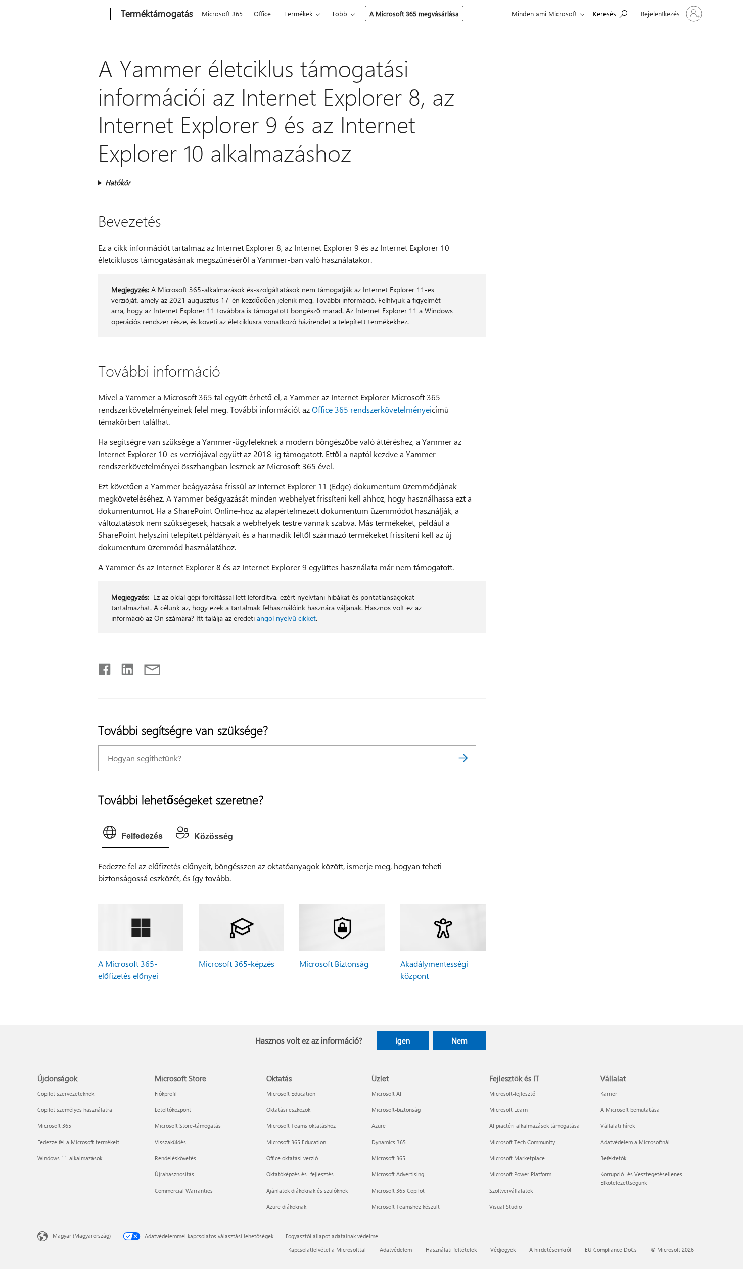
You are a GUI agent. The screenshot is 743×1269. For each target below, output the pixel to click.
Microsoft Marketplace (517, 1158)
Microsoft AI (386, 1093)
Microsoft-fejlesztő (512, 1093)
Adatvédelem (396, 1249)
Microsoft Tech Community (522, 1142)
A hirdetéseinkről (550, 1249)
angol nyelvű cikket (286, 618)
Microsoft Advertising (398, 1174)
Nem (459, 1040)
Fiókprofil (166, 1093)
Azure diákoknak (286, 1206)
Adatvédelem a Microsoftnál (635, 1142)
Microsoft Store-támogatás (188, 1125)
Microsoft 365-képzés (236, 963)
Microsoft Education (290, 1093)
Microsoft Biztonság (333, 963)
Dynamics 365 (389, 1142)
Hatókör (117, 182)
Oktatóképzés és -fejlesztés (300, 1174)
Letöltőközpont (173, 1109)
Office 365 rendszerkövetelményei (372, 409)
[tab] (135, 835)
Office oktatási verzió (292, 1158)
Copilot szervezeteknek (65, 1093)
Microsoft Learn (508, 1109)
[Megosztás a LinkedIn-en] (123, 667)
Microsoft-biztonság (396, 1109)
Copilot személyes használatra (74, 1109)
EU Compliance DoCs (611, 1249)
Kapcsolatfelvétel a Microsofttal (327, 1249)
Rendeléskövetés (175, 1158)
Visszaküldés (170, 1142)
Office (262, 13)
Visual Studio (505, 1206)
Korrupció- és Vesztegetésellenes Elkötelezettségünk (641, 1178)
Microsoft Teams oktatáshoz (301, 1125)
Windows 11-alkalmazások (69, 1158)
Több (339, 13)
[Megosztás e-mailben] (147, 667)
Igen (402, 1040)
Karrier (608, 1093)
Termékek (298, 13)
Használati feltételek (451, 1249)
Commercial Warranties (184, 1190)
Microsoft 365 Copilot (398, 1190)
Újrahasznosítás (174, 1174)
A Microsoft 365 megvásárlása (414, 13)
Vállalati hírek (617, 1125)
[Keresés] (463, 758)
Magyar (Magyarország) (82, 1235)
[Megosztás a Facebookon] (105, 667)
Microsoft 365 (222, 13)
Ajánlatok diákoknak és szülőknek (307, 1190)
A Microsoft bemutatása (630, 1109)
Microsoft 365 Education (296, 1142)
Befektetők (613, 1158)
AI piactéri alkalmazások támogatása (534, 1125)
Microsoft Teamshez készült (406, 1206)
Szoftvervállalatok (511, 1190)
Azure (379, 1125)
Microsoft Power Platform (520, 1174)
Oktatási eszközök (288, 1109)
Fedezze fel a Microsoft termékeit (78, 1142)
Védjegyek (503, 1249)
